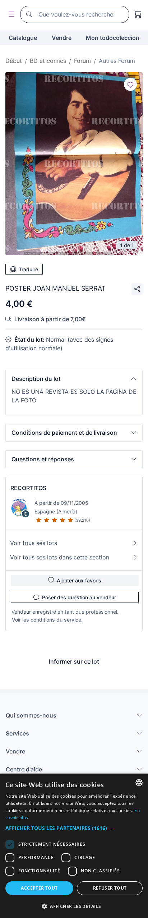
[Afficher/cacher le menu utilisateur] (10, 14)
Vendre (61, 37)
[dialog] (74, 846)
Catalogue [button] (23, 37)
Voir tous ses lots (33, 542)
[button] (74, 378)
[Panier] (138, 14)
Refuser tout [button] (110, 888)
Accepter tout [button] (39, 888)
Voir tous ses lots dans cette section (59, 557)
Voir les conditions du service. (47, 620)
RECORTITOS (28, 488)
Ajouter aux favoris (79, 580)
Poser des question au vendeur (79, 597)
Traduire (28, 269)
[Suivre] (130, 84)
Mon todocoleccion (112, 37)
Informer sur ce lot (74, 661)
